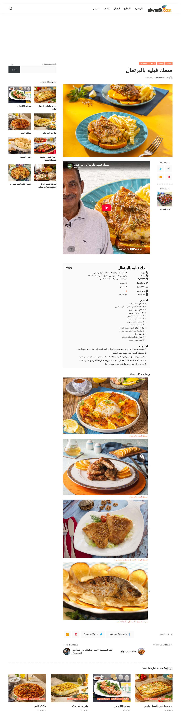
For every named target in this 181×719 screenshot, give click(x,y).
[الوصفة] (160, 8)
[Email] (160, 177)
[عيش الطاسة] (19, 145)
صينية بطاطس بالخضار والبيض (158, 706)
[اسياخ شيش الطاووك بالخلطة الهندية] (45, 145)
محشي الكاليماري (24, 106)
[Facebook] (168, 168)
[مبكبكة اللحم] (19, 121)
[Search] (10, 8)
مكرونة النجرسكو (49, 133)
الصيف (169, 63)
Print (67, 268)
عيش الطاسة (25, 157)
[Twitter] (160, 168)
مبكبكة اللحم (26, 133)
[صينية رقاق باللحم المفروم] (19, 172)
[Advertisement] (90, 34)
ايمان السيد (149, 699)
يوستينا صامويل (103, 699)
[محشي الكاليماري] (19, 95)
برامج (153, 63)
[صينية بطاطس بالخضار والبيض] (45, 95)
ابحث (14, 69)
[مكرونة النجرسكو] (45, 121)
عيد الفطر (115, 699)
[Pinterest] (168, 177)
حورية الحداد (73, 699)
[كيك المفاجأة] (164, 199)
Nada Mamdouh (162, 77)
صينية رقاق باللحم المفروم (20, 184)
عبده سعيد (143, 63)
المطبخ (160, 63)
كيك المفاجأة (165, 209)
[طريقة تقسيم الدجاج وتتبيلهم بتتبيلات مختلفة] (45, 172)
